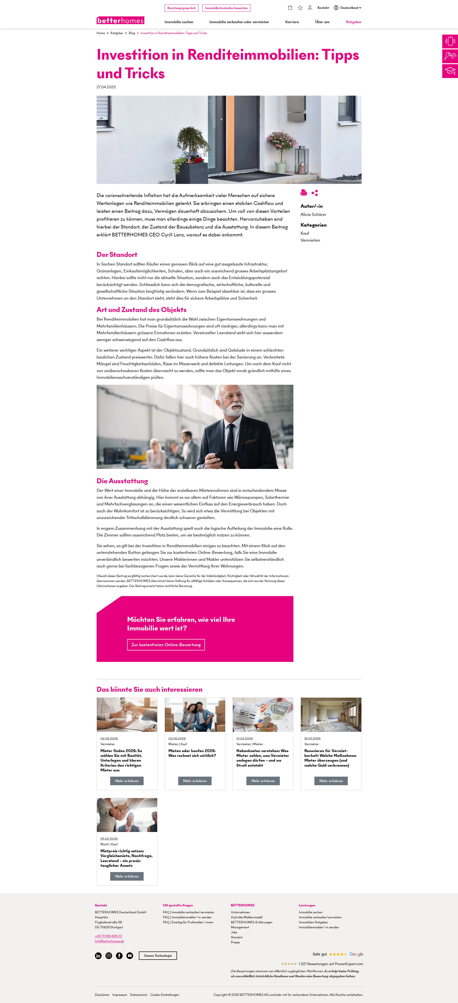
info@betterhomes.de (109, 941)
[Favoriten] (300, 8)
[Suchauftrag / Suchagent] (290, 8)
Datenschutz (138, 995)
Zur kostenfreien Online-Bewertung (166, 645)
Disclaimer (102, 995)
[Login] (310, 8)
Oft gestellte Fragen (178, 905)
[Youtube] (130, 955)
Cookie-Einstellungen (164, 995)
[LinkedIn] (98, 955)
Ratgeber (354, 21)
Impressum (119, 995)
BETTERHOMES (243, 905)
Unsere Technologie (158, 955)
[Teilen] (314, 194)
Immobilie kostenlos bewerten (226, 8)
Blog (132, 33)
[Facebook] (119, 955)
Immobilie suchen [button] (179, 21)
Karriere (292, 21)
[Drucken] (304, 193)
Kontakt (323, 7)
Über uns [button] (322, 21)
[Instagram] (109, 955)
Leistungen (307, 905)
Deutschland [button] (349, 7)
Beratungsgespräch (181, 8)
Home (101, 33)
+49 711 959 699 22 (108, 936)
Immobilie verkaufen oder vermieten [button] (239, 21)
